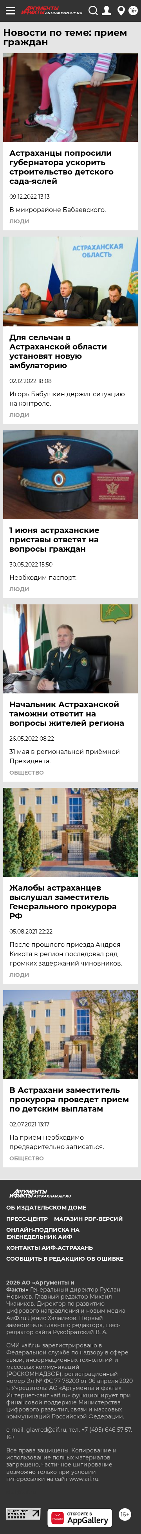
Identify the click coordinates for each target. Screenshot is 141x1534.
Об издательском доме (46, 1207)
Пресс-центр (27, 1218)
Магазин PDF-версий (88, 1218)
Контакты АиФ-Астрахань (49, 1247)
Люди (19, 221)
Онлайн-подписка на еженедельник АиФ (43, 1233)
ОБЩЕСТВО (26, 772)
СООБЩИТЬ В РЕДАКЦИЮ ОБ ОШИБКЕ (64, 1258)
